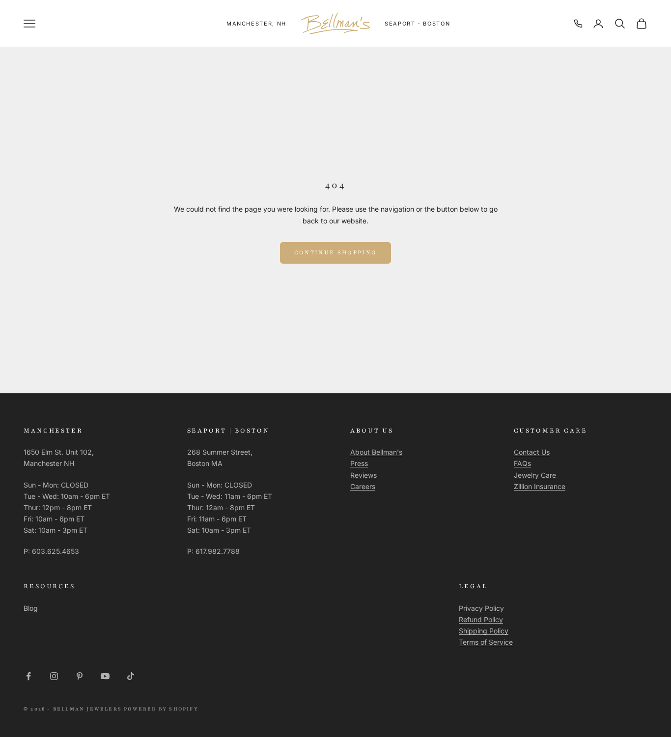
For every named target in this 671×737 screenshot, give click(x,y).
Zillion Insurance (539, 486)
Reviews (363, 475)
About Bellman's (376, 452)
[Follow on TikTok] (131, 676)
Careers (362, 486)
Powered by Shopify (161, 709)
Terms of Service (486, 642)
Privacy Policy (481, 608)
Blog (31, 608)
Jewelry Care (535, 475)
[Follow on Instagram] (54, 676)
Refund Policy (481, 619)
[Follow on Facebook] (28, 676)
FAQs (522, 463)
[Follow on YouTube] (105, 676)
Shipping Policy (483, 631)
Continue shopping (335, 252)
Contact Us (532, 452)
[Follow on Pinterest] (79, 676)
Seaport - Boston (417, 23)
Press (359, 463)
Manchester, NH (256, 23)
